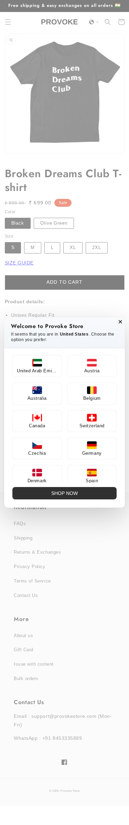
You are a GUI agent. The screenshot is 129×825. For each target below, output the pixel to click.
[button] (37, 366)
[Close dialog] (120, 322)
